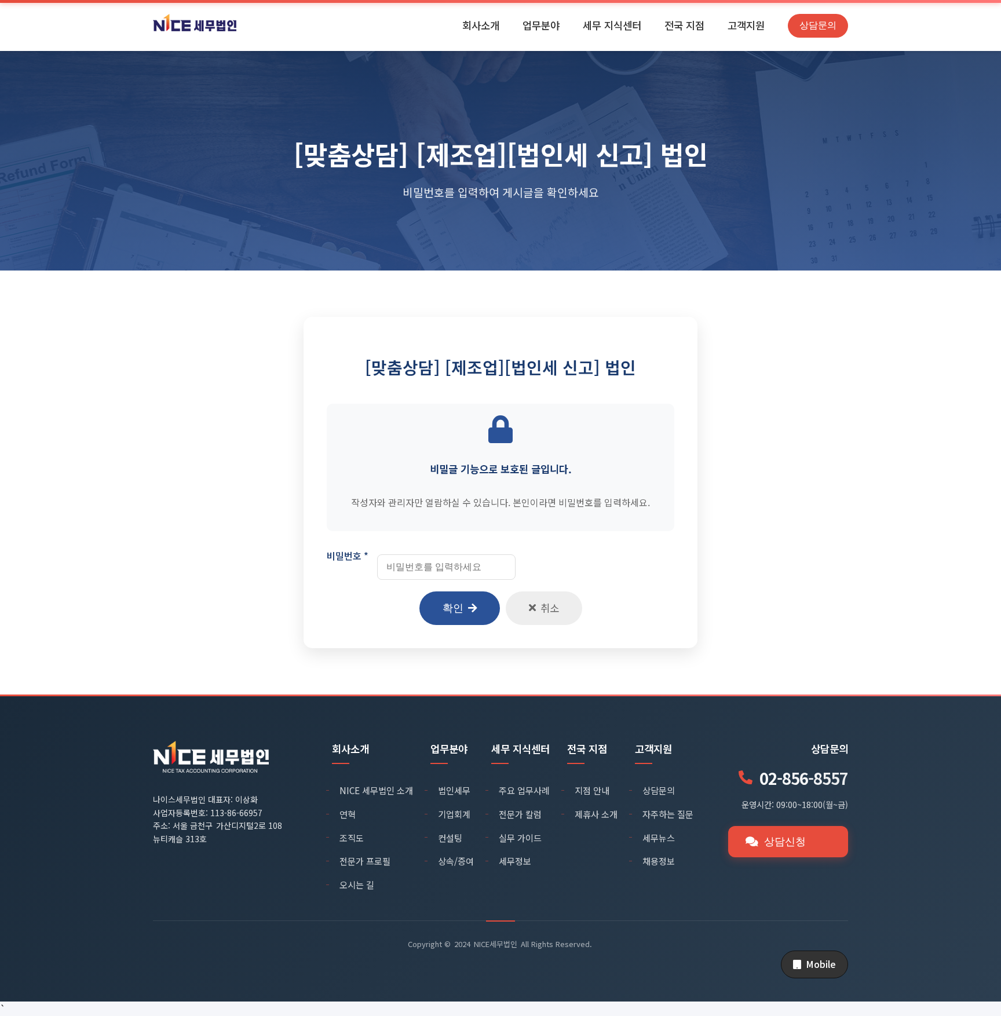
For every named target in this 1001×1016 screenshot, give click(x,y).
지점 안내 (592, 790)
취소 (549, 608)
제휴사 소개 (596, 813)
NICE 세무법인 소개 (376, 790)
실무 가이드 (520, 837)
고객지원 (746, 25)
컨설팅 (450, 837)
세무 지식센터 (612, 25)
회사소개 (480, 25)
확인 (453, 608)
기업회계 (454, 813)
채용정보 (658, 860)
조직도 (351, 837)
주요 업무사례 (524, 790)
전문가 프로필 (364, 860)
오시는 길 (356, 884)
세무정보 (515, 860)
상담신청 (785, 841)
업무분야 (541, 25)
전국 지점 (684, 25)
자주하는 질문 (667, 813)
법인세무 (454, 790)
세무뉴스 (658, 837)
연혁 (347, 813)
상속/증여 (456, 860)
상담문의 (817, 25)
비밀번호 (347, 555)
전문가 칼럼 (520, 813)
